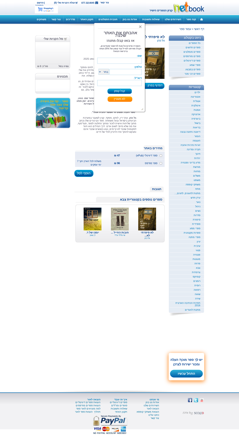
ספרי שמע (195, 65)
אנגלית (196, 101)
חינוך (197, 153)
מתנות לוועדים (192, 309)
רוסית (197, 285)
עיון (198, 241)
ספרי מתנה (194, 237)
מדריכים (70, 19)
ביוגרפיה (195, 118)
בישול (197, 123)
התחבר (39, 5)
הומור (197, 136)
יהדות (197, 158)
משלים (196, 175)
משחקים (41, 19)
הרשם (40, 2)
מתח (197, 188)
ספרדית (196, 224)
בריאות (196, 127)
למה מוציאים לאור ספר (88, 408)
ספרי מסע (195, 228)
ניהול (197, 206)
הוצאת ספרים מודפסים (88, 405)
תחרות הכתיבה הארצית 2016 (187, 304)
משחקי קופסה (193, 184)
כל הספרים (194, 43)
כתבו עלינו (153, 414)
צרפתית (196, 272)
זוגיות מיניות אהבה (190, 145)
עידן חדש (195, 197)
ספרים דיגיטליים (118, 402)
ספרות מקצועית (192, 232)
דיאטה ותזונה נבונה (190, 131)
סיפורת (196, 219)
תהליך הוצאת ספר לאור (87, 411)
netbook (175, 7)
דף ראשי (199, 29)
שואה (197, 294)
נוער (198, 202)
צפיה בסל (64, 66)
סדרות (197, 215)
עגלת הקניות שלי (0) (64, 3)
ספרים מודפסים (191, 56)
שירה (197, 298)
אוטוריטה (195, 96)
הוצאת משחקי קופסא (148, 411)
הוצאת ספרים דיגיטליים (87, 402)
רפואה (197, 289)
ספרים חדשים (193, 47)
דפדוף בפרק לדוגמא (156, 86)
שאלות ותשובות (151, 19)
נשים (197, 210)
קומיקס (196, 276)
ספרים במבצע (192, 69)
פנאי (198, 250)
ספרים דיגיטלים (192, 60)
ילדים (197, 92)
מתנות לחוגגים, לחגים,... (187, 193)
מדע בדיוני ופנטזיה (190, 162)
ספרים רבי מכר (192, 73)
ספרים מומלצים (192, 51)
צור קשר (104, 2)
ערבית (197, 245)
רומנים (196, 281)
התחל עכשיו (186, 373)
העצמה (196, 140)
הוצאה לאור (153, 408)
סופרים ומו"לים (119, 405)
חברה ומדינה (193, 149)
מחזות (197, 171)
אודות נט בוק (130, 19)
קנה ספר (191, 19)
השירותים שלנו (173, 19)
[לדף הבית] (201, 19)
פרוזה (197, 263)
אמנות (197, 109)
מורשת (196, 166)
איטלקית (195, 105)
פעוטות (196, 259)
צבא (198, 267)
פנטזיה (196, 254)
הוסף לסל (83, 173)
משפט (197, 180)
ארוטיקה (196, 114)
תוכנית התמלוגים (108, 19)
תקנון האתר (86, 19)
